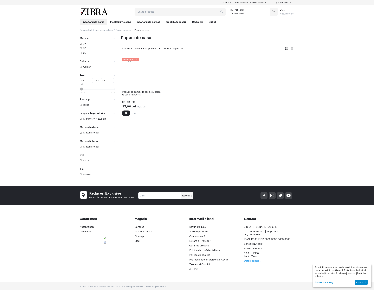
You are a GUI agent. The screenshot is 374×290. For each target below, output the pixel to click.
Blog (137, 240)
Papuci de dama (123, 30)
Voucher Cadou (143, 231)
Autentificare (87, 226)
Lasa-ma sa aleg (324, 282)
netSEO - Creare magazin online (151, 286)
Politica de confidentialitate (204, 250)
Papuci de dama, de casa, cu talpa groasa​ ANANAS (141, 93)
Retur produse (241, 2)
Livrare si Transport (200, 240)
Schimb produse (258, 2)
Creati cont (86, 231)
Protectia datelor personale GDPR (208, 259)
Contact (228, 2)
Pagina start (86, 30)
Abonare (187, 195)
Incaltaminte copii (120, 21)
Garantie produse (199, 245)
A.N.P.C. (193, 268)
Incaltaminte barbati (148, 21)
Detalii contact (252, 260)
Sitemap (139, 236)
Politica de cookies (199, 254)
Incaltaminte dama (93, 21)
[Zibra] (94, 11)
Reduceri (197, 21)
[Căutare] (221, 11)
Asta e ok (361, 282)
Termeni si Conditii (199, 264)
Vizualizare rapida (142, 84)
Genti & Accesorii (176, 21)
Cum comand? (197, 236)
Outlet (212, 21)
